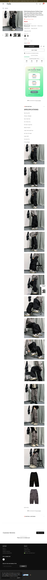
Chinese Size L (40, 25)
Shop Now (34, 91)
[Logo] (9, 4)
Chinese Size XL (27, 28)
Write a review (40, 532)
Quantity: (25, 38)
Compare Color (19, 29)
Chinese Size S (27, 25)
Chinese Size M (33, 25)
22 (26, 53)
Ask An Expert (38, 100)
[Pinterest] (4, 559)
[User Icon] (40, 3)
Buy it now (34, 50)
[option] (13, 21)
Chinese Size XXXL (27, 31)
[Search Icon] (36, 3)
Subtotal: (25, 43)
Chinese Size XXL (34, 28)
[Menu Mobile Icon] (3, 3)
